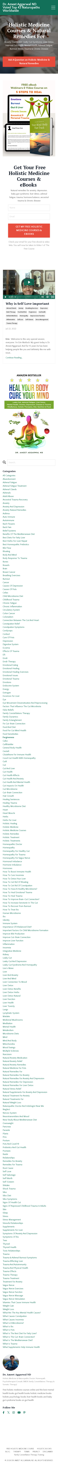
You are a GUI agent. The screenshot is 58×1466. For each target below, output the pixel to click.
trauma (6, 1254)
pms (5, 1137)
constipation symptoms (13, 627)
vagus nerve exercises (13, 1288)
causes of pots (10, 589)
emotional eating (10, 665)
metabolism (8, 1030)
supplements (9, 1226)
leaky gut (7, 958)
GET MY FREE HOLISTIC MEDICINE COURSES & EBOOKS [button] (29, 230)
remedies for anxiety (12, 1161)
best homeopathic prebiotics (16, 544)
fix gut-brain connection (14, 723)
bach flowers (9, 524)
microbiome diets (11, 1033)
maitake (6, 1016)
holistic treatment (11, 837)
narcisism (7, 1054)
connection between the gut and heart (21, 620)
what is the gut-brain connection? (19, 1337)
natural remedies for (12, 1071)
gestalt (6, 751)
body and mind (10, 555)
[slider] (27, 297)
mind (5, 1037)
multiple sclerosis (11, 1051)
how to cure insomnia (13, 875)
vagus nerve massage (13, 1295)
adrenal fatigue (10, 482)
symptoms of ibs (11, 1237)
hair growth (8, 796)
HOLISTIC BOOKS (44, 1449)
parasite (6, 1130)
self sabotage (9, 1175)
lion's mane (8, 968)
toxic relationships (11, 1251)
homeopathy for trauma (14, 854)
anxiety (21, 308)
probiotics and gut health (14, 1147)
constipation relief (11, 624)
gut (4, 765)
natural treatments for (13, 1099)
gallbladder (8, 744)
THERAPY (17, 1452)
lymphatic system (11, 1013)
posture (6, 1140)
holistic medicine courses (14, 830)
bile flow (7, 548)
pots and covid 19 (11, 1144)
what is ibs (8, 1326)
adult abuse (8, 496)
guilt (5, 761)
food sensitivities (10, 734)
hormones (7, 868)
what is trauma (10, 1344)
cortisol (6, 634)
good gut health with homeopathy (19, 758)
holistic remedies (11, 834)
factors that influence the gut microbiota (22, 706)
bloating (6, 551)
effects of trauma (11, 651)
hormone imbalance (12, 865)
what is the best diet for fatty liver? (20, 1333)
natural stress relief (12, 1089)
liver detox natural (12, 996)
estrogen (7, 692)
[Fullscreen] (52, 297)
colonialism (8, 617)
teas (5, 1240)
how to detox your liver (14, 879)
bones (5, 562)
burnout (6, 579)
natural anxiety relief (12, 1061)
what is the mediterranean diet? (18, 1340)
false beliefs (8, 710)
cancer (6, 582)
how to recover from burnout (17, 906)
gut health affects (11, 775)
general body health (12, 748)
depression (44, 308)
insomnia (7, 947)
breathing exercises (32, 308)
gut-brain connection (12, 792)
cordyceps (8, 630)
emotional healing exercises (15, 672)
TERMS (27, 1452)
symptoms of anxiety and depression (20, 1233)
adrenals (7, 493)
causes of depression (13, 586)
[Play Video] (5, 297)
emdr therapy (10, 312)
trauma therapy (11, 323)
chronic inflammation (12, 606)
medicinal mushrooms (13, 1020)
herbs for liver (9, 820)
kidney (6, 954)
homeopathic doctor (12, 844)
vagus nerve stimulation (14, 1299)
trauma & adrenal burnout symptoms (20, 1257)
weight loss (8, 1309)
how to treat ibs (11, 909)
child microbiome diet (13, 596)
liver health (8, 1002)
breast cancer (9, 572)
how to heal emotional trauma (17, 892)
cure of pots (8, 637)
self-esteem (29, 319)
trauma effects (9, 1271)
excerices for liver (11, 696)
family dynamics (10, 717)
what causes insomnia (13, 1319)
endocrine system (11, 685)
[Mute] (42, 297)
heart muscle (9, 813)
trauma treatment (11, 1278)
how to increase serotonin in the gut (20, 903)
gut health (42, 312)
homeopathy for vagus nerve (16, 858)
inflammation (10, 319)
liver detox (8, 985)
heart (5, 810)
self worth (7, 1178)
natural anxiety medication (15, 1058)
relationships (9, 1158)
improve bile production (14, 934)
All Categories (9, 475)
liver (5, 972)
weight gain (8, 1306)
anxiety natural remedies (14, 510)
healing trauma (10, 803)
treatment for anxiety (12, 1282)
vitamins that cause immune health (19, 1302)
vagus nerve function (12, 1292)
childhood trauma (11, 599)
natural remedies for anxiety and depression (23, 1078)
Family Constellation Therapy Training (29, 1455)
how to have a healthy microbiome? (20, 889)
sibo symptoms (10, 1199)
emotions (7, 682)
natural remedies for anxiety (16, 1075)
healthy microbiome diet (14, 806)
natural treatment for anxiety (16, 1095)
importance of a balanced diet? (17, 927)
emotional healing (11, 668)
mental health (9, 1027)
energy (6, 689)
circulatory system (11, 610)
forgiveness (32, 312)
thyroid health (9, 1247)
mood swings (9, 1047)
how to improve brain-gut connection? (21, 899)
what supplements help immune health (21, 1347)
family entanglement (12, 720)
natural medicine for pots (14, 1068)
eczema (6, 648)
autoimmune (8, 520)
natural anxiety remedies (14, 1065)
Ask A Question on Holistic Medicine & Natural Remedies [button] (29, 62)
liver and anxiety (10, 975)
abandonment (9, 479)
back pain (7, 527)
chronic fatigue (10, 603)
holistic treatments (11, 841)
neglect (6, 1109)
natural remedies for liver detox (18, 1085)
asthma (6, 513)
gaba (5, 741)
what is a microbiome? (13, 1323)
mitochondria (9, 1044)
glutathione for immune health (17, 754)
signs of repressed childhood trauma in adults (24, 1206)
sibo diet (7, 1195)
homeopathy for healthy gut (16, 851)
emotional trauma (11, 679)
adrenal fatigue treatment (14, 486)
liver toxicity (9, 1006)
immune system (10, 923)
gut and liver (9, 768)
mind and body (10, 1040)
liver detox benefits (12, 989)
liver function (9, 999)
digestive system (10, 644)
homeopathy (24, 316)
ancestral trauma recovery (15, 499)
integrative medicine (12, 951)
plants (5, 1133)
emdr (5, 658)
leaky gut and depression (15, 961)
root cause (8, 1168)
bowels (6, 565)
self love (20, 319)
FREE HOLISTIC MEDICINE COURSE (20, 1449)
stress (5, 1216)
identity (6, 920)
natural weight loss (12, 1102)
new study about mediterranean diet (20, 1120)
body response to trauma (15, 558)
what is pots (9, 1330)
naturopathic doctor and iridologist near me (23, 1106)
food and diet (22, 312)
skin (4, 1209)
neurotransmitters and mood (16, 1116)
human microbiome (12, 913)
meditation (7, 1023)
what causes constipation (15, 1316)
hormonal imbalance (12, 861)
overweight (8, 1123)
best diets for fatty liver (14, 537)
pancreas (7, 1126)
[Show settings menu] (47, 297)
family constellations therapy (16, 713)
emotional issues (10, 675)
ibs (4, 916)
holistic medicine (11, 316)
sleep (5, 1213)
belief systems (9, 531)
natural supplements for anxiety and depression (25, 1092)
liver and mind (9, 978)
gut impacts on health (13, 785)
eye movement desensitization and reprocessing (25, 703)
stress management (42, 319)
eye (4, 699)
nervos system (10, 1113)
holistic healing (10, 823)
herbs (5, 816)
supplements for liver (13, 1230)
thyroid (6, 1244)
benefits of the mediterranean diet (19, 534)
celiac (5, 592)
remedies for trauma (12, 1164)
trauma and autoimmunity (14, 1264)
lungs (5, 1009)
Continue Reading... (14, 357)
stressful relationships (13, 1223)
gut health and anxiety (13, 778)
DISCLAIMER (48, 1452)
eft (4, 655)
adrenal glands (11, 308)
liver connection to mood (15, 982)
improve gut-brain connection (16, 937)
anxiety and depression (13, 506)
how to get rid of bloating (15, 882)
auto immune (9, 517)
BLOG (7, 1452)
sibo (5, 1192)
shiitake (6, 1185)
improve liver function (37, 316)
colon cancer (9, 613)
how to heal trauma (12, 896)
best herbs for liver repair (15, 541)
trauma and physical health (15, 1268)
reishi (5, 1154)
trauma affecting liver (13, 1261)
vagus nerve (8, 1285)
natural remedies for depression (18, 1082)
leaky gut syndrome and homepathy (20, 965)
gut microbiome (10, 789)
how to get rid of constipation (17, 885)
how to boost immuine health (17, 872)
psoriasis (7, 1151)
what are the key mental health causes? (22, 1312)
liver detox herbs (11, 992)
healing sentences (11, 799)
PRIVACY (36, 1452)
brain (5, 568)
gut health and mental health (16, 782)
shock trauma (9, 1188)
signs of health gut (12, 1202)
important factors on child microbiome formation (25, 930)
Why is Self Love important (27, 304)
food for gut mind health (14, 730)
